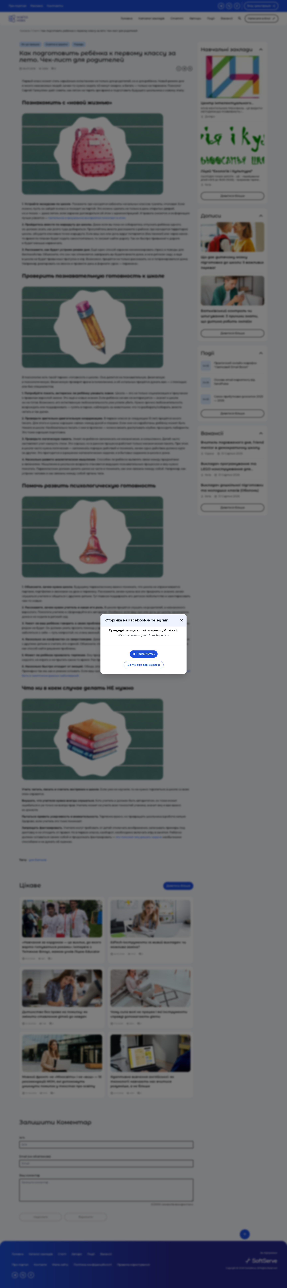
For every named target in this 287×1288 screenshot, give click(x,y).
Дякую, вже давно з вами (143, 664)
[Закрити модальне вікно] (181, 620)
